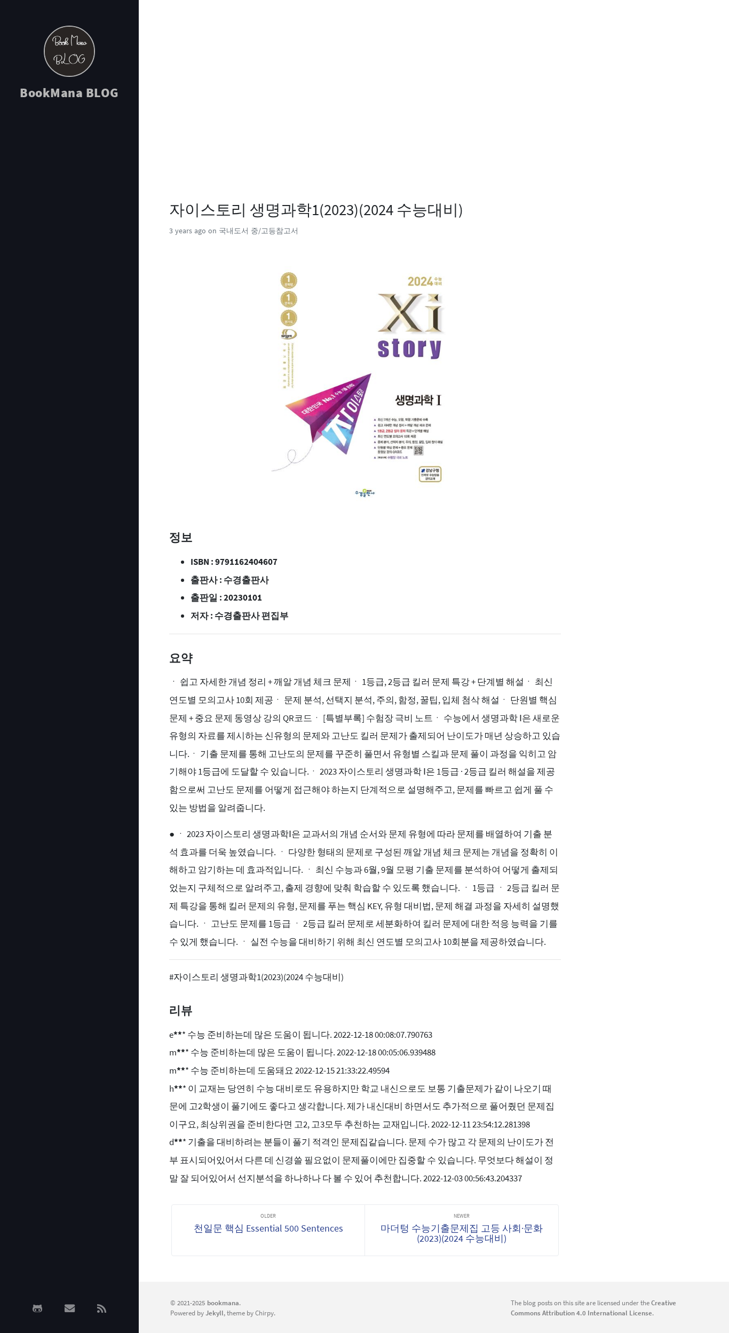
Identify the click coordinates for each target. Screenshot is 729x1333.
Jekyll (214, 1312)
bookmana (223, 1302)
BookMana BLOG (69, 92)
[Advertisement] (69, 279)
